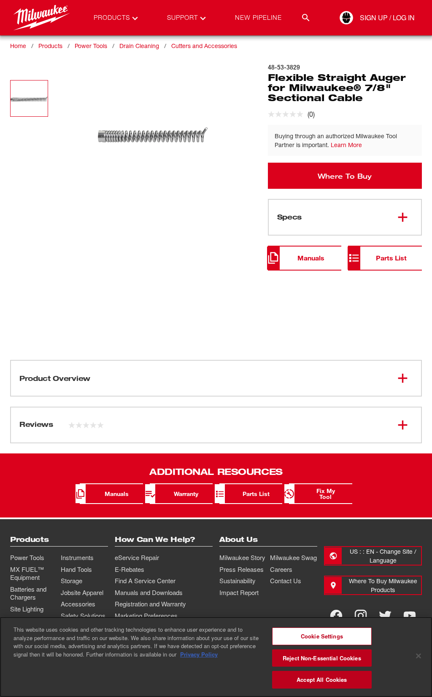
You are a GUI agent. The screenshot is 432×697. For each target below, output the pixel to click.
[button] (29, 98)
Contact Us (285, 580)
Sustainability (237, 580)
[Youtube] (409, 616)
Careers (281, 569)
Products (50, 45)
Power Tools (91, 45)
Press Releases (241, 569)
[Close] (418, 656)
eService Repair (137, 557)
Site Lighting (26, 609)
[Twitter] (385, 616)
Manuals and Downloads (149, 592)
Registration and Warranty (150, 604)
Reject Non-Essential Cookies (322, 658)
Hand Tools (76, 569)
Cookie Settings (322, 636)
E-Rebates (129, 569)
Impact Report (239, 592)
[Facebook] (336, 616)
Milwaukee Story (242, 557)
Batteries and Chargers (28, 593)
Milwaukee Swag (293, 557)
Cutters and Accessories (204, 45)
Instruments (77, 557)
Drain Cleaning (139, 45)
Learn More (346, 144)
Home (18, 45)
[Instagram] (361, 616)
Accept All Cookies (322, 680)
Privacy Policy (199, 654)
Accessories (78, 604)
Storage (71, 580)
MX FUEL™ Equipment (27, 573)
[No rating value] (288, 114)
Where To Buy (345, 176)
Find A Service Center (145, 580)
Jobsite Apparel (82, 592)
